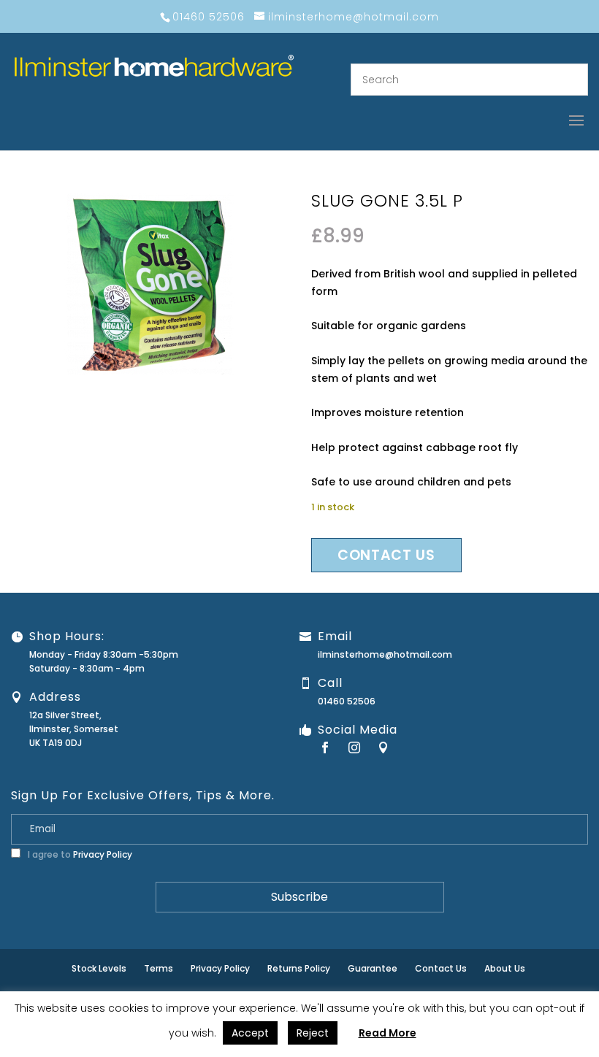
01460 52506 (346, 701)
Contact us (386, 555)
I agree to (79, 854)
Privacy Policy (102, 854)
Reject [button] (313, 1033)
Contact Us (441, 968)
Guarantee (372, 968)
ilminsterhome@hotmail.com (385, 654)
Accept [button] (250, 1033)
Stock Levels (99, 968)
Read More (387, 1033)
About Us (504, 968)
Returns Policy (298, 968)
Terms (158, 968)
